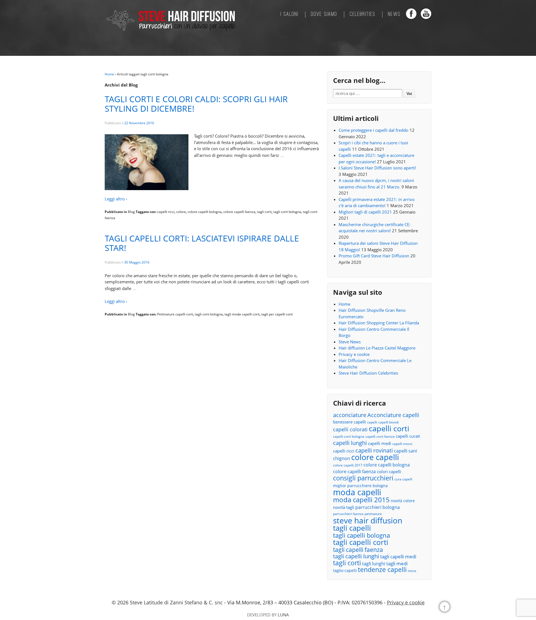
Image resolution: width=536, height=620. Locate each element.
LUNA (283, 614)
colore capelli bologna (205, 211)
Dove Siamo (324, 14)
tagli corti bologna (287, 211)
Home (109, 74)
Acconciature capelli (393, 415)
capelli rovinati (374, 450)
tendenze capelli (382, 570)
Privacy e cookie (354, 354)
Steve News (350, 341)
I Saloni (289, 14)
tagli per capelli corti (277, 314)
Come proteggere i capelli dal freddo (373, 130)
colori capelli (389, 471)
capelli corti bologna (348, 436)
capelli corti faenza (380, 436)
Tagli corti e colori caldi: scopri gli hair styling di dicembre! (196, 103)
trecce (412, 571)
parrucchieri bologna (377, 507)
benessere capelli (349, 422)
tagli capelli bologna (361, 535)
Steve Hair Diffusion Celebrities (368, 373)
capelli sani (405, 451)
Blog (131, 211)
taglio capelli (345, 570)
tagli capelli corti (360, 542)
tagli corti (264, 211)
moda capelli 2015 (361, 500)
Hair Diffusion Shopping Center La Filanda (379, 322)
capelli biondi (388, 422)
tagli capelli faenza (358, 550)
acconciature (349, 415)
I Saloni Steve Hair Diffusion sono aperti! (377, 168)
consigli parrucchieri (363, 478)
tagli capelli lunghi (356, 556)
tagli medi (397, 563)
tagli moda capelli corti (242, 314)
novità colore (403, 500)
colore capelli (375, 457)
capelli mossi (402, 443)
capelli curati (408, 436)
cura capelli (403, 479)
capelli (372, 422)
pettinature (373, 513)
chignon (341, 458)
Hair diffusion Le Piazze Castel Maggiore (377, 348)
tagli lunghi (373, 564)
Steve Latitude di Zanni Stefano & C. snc (176, 602)
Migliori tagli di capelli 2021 (365, 212)
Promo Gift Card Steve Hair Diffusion (374, 255)
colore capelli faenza (239, 211)
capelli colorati (350, 429)
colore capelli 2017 (347, 465)
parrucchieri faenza (348, 513)
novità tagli (343, 507)
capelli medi (379, 443)
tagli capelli (352, 528)
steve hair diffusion (367, 520)
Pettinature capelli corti (175, 314)
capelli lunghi (350, 443)
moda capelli (357, 492)
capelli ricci (165, 211)
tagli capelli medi (398, 556)
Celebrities (362, 14)
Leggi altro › (116, 199)
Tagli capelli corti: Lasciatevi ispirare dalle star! (202, 243)
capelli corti (389, 428)
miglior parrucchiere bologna (360, 485)
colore (181, 211)
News (394, 14)
